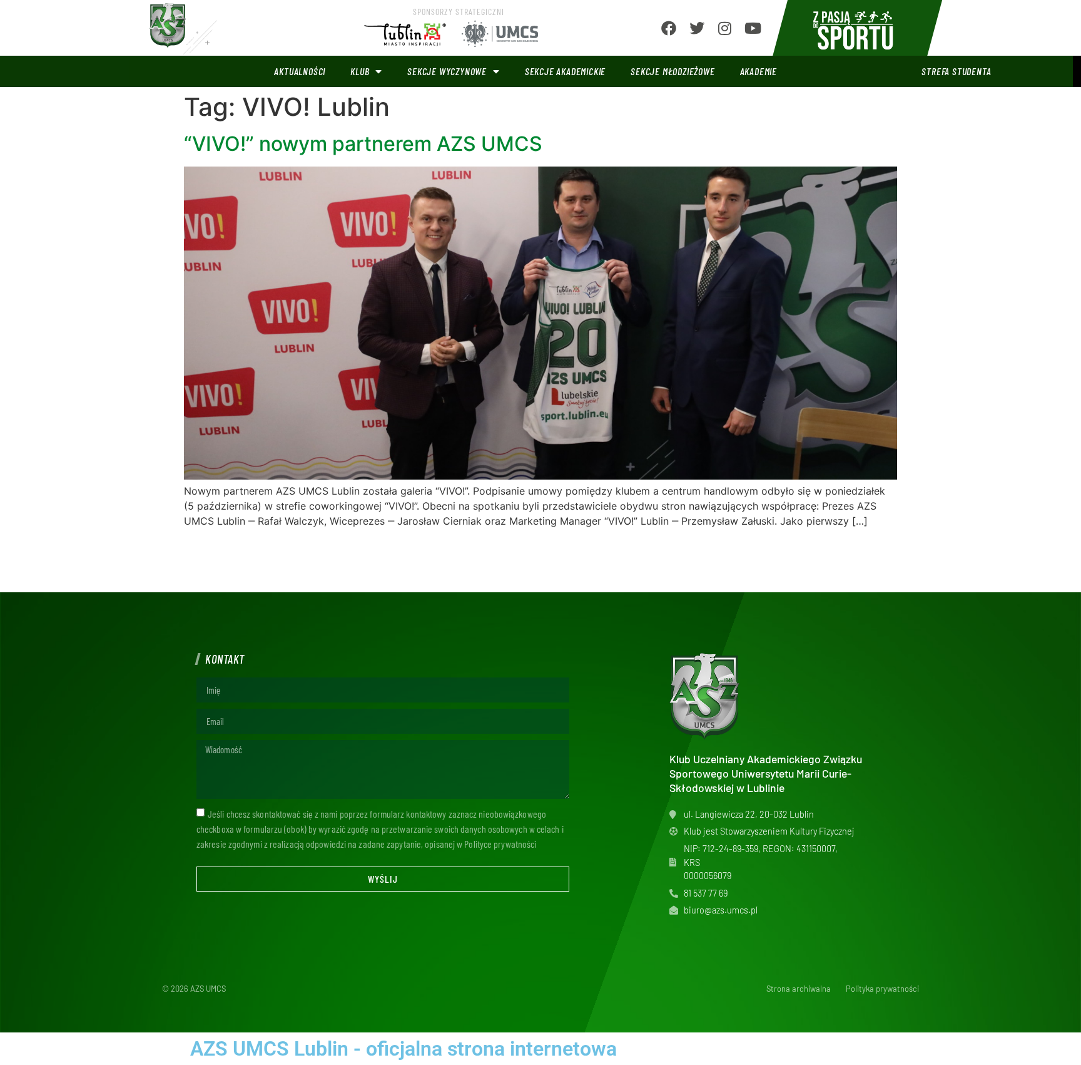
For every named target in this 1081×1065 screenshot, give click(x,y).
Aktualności (299, 71)
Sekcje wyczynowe (447, 71)
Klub (359, 71)
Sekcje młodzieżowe (672, 71)
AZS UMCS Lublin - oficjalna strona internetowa (403, 1049)
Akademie (758, 71)
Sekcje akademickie (565, 71)
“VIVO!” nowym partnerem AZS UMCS (363, 143)
